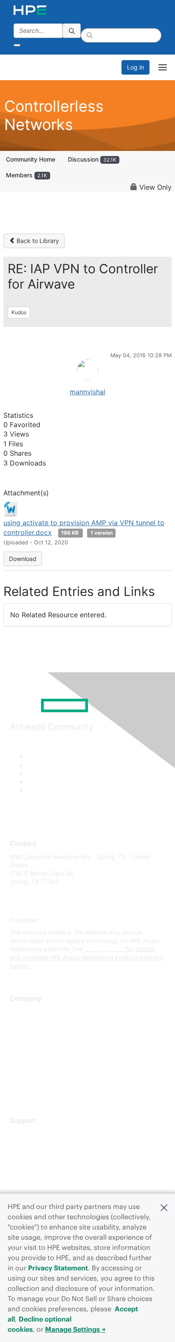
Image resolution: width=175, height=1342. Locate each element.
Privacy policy (29, 1062)
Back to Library (37, 240)
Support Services (34, 1133)
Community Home (30, 159)
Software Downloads (38, 1171)
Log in (135, 67)
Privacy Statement (58, 1268)
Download (23, 558)
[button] (164, 1207)
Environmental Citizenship (45, 1049)
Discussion (92, 159)
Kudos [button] (18, 312)
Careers (20, 1024)
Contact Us (25, 1037)
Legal (17, 1087)
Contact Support (33, 1146)
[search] (71, 30)
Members (26, 175)
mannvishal (87, 392)
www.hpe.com (104, 948)
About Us (22, 1011)
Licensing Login (31, 1183)
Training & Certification (41, 1158)
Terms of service (33, 1074)
